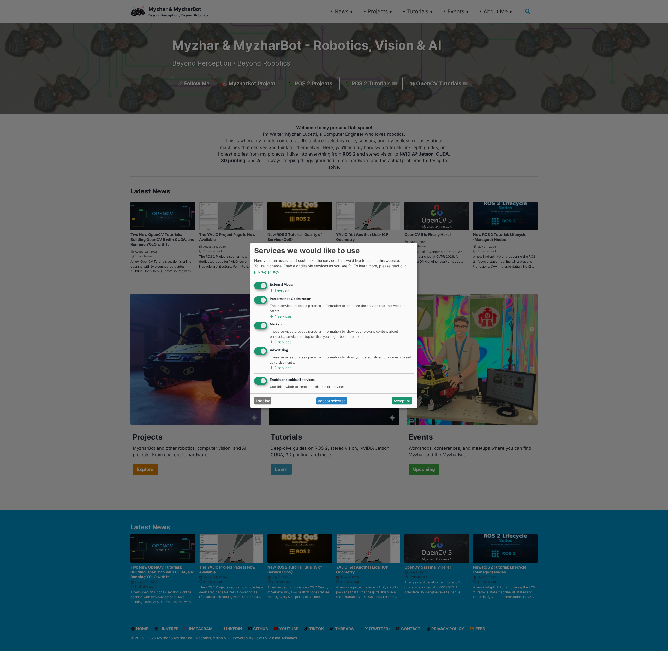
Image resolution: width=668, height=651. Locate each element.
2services (280, 342)
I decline (263, 401)
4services (281, 316)
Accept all (401, 401)
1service (279, 290)
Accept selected (332, 401)
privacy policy (266, 271)
